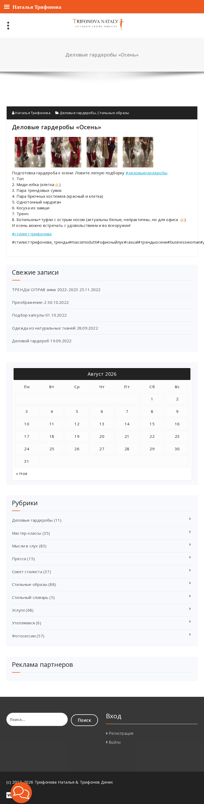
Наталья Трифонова (32, 112)
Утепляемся (23, 622)
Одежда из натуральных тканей (44, 328)
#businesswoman (183, 242)
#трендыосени (152, 242)
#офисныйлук (110, 242)
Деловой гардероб (30, 340)
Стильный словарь (30, 597)
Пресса (19, 558)
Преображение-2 (29, 302)
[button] (21, 792)
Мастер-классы (26, 533)
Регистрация (121, 733)
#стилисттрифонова (32, 233)
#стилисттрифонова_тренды (40, 242)
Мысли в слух (25, 545)
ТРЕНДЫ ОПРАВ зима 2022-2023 (45, 289)
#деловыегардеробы (146, 172)
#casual (131, 242)
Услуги (18, 610)
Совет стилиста (27, 571)
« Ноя (21, 473)
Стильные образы (113, 112)
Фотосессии (24, 635)
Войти (115, 742)
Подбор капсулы (28, 315)
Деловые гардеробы (78, 112)
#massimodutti (83, 242)
